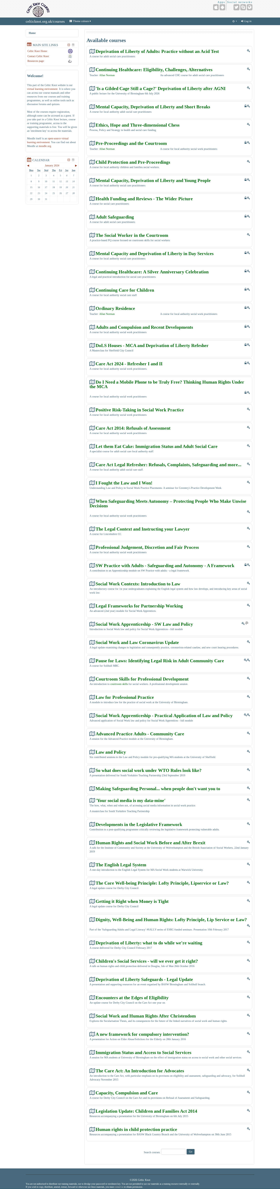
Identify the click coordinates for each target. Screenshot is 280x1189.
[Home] (38, 9)
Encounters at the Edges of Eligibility (132, 997)
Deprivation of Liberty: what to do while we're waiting (149, 942)
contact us (118, 1187)
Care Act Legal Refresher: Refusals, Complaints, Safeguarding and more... (168, 464)
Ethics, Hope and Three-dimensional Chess (137, 125)
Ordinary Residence (115, 308)
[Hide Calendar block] (68, 159)
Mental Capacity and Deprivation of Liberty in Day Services (155, 253)
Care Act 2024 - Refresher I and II (129, 363)
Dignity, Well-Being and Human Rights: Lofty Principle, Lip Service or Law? (171, 919)
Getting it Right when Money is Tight (132, 901)
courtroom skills (119, 684)
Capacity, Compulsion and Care (127, 1092)
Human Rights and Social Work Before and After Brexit (150, 842)
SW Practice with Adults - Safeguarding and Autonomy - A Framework (165, 565)
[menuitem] (234, 21)
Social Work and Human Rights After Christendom (146, 1015)
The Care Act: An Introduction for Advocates (140, 1070)
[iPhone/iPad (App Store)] (216, 7)
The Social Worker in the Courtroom (132, 235)
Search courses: (152, 1152)
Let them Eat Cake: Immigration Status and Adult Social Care (157, 446)
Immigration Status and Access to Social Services (143, 1052)
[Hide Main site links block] (68, 44)
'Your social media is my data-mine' (131, 800)
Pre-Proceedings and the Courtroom (131, 143)
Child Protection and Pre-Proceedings (133, 162)
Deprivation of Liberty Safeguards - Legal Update (144, 979)
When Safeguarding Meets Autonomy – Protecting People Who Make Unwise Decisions (168, 503)
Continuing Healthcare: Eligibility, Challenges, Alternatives (154, 69)
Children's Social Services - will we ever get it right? (147, 961)
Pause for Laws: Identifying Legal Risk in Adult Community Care (160, 660)
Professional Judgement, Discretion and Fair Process (147, 547)
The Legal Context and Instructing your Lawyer (143, 529)
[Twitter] (236, 7)
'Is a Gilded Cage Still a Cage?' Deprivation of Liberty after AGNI (161, 88)
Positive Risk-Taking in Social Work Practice (140, 409)
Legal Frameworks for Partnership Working (139, 605)
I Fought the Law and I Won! (124, 482)
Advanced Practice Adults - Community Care (140, 733)
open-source (54, 138)
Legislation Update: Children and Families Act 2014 (146, 1111)
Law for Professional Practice (125, 697)
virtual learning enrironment (42, 89)
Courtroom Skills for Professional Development (142, 679)
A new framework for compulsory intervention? (142, 1034)
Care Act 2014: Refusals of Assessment (133, 428)
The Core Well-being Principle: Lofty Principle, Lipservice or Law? (162, 883)
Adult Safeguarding (115, 217)
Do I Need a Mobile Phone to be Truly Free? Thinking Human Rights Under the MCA (167, 384)
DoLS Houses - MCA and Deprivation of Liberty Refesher (152, 345)
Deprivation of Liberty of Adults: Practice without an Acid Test (157, 51)
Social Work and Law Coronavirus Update (137, 642)
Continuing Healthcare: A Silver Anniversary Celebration (152, 271)
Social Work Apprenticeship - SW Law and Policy (144, 624)
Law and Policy (111, 752)
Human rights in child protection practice (136, 1129)
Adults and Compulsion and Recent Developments (144, 327)
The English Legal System (121, 864)
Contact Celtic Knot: (38, 56)
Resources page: (36, 61)
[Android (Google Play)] (222, 7)
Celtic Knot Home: (37, 51)
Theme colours (81, 21)
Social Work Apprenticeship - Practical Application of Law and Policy (164, 715)
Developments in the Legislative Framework (139, 824)
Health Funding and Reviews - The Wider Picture (144, 198)
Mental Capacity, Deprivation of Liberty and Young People (153, 180)
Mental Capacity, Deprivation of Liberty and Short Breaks (153, 106)
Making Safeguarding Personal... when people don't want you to (158, 788)
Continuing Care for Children (125, 290)
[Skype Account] (243, 7)
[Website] (249, 7)
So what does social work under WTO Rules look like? (149, 770)
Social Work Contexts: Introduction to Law (138, 583)
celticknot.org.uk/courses (45, 21)
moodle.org (45, 146)
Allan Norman (107, 75)
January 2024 (52, 165)
